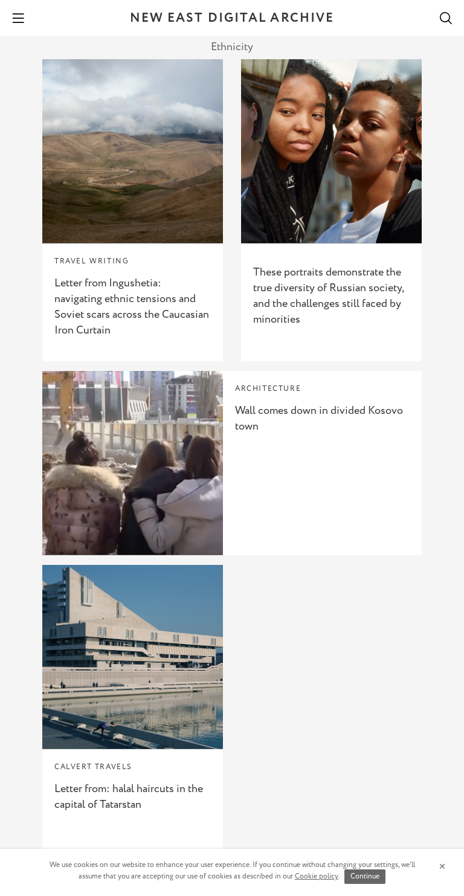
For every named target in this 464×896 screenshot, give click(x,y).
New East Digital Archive (232, 18)
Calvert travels (93, 767)
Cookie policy (316, 876)
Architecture (268, 389)
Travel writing (91, 261)
